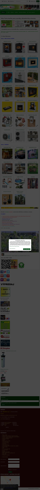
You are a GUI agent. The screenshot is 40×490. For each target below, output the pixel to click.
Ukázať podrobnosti (12, 248)
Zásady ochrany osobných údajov (14, 246)
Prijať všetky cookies (27, 249)
